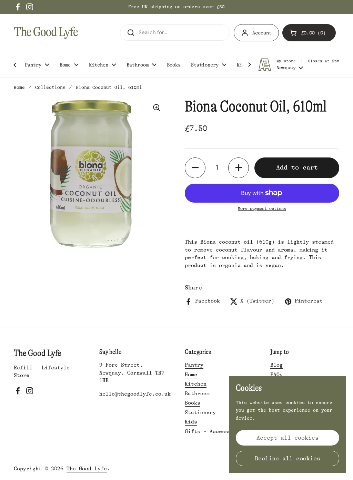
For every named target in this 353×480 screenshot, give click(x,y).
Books (192, 403)
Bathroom (197, 394)
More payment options (262, 208)
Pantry (194, 365)
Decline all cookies (287, 458)
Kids (191, 422)
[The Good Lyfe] (46, 33)
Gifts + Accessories (214, 432)
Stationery (200, 413)
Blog (276, 365)
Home (19, 87)
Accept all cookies (287, 438)
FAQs (276, 375)
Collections (50, 87)
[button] (309, 32)
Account (262, 32)
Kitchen (195, 384)
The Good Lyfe (87, 469)
